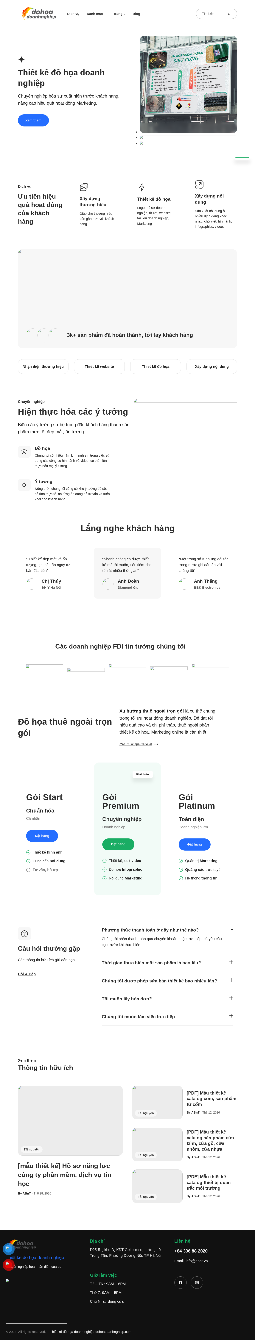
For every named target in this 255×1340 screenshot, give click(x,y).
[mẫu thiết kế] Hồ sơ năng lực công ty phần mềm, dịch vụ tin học (64, 1174)
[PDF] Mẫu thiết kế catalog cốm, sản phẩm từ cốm (211, 1099)
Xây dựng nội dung (212, 366)
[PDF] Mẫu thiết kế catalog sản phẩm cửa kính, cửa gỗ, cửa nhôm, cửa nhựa (210, 1141)
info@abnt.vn (197, 1261)
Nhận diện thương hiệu (43, 366)
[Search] (231, 14)
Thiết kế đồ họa (155, 366)
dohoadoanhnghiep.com (113, 1332)
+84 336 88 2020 (191, 1251)
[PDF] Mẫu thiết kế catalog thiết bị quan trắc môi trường (209, 1182)
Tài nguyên (32, 1149)
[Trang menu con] (124, 14)
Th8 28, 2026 (42, 1193)
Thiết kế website (99, 366)
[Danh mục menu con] (105, 14)
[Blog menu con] (142, 14)
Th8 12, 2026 (211, 1112)
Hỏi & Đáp (27, 974)
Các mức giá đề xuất (135, 744)
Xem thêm (33, 120)
